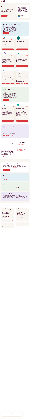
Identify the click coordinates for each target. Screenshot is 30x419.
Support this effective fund (8, 83)
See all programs (3, 156)
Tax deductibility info (21, 149)
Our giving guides (21, 144)
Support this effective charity (8, 49)
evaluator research (15, 167)
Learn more (4, 179)
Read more (12, 39)
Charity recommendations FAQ (21, 147)
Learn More (11, 33)
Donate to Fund (6, 33)
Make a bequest (20, 150)
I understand (11, 416)
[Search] (27, 1)
